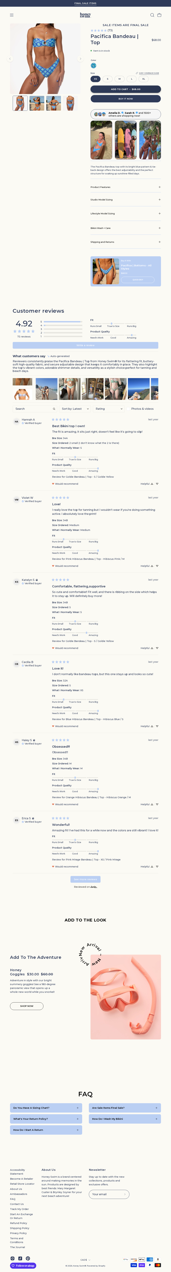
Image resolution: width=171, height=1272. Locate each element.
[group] (85, 3)
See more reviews (85, 879)
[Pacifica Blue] (93, 65)
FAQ (12, 1199)
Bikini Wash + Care (101, 228)
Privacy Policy (18, 1233)
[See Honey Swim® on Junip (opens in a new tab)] (94, 886)
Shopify (101, 1266)
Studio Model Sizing (102, 199)
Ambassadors (18, 1194)
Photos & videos (142, 408)
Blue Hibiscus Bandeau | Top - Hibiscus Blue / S (94, 719)
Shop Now (26, 1006)
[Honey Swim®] (85, 15)
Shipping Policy (19, 1228)
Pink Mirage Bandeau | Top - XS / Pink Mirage (93, 859)
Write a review (85, 345)
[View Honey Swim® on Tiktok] (20, 1258)
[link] (101, 30)
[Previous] (10, 58)
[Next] (80, 58)
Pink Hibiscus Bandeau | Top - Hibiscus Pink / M (95, 558)
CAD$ (83, 1260)
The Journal (17, 1247)
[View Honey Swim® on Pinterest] (27, 1258)
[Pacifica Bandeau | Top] (20, 103)
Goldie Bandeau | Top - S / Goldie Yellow (90, 476)
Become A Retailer (21, 1178)
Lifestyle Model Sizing (103, 213)
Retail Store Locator (22, 1183)
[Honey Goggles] (126, 997)
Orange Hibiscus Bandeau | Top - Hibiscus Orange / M (98, 797)
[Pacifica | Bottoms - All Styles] (106, 271)
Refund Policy (18, 1223)
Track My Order (19, 1209)
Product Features (100, 187)
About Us (16, 1189)
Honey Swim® (79, 1266)
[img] (58, 356)
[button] (152, 15)
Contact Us (17, 1204)
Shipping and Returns (102, 242)
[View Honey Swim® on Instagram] (12, 1258)
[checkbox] (142, 409)
